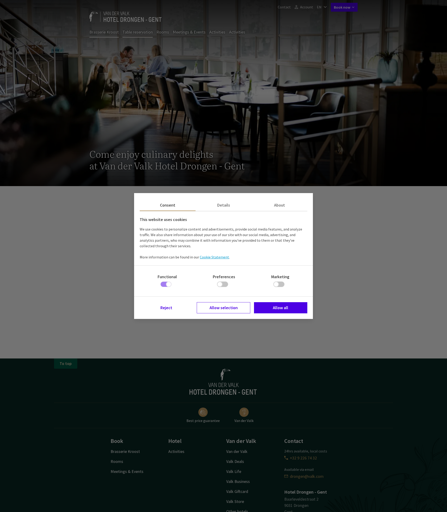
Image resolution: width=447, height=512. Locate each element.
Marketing (280, 276)
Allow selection (224, 307)
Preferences (224, 276)
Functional (167, 276)
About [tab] (279, 205)
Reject (166, 307)
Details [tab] (223, 205)
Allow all (280, 307)
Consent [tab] (167, 205)
